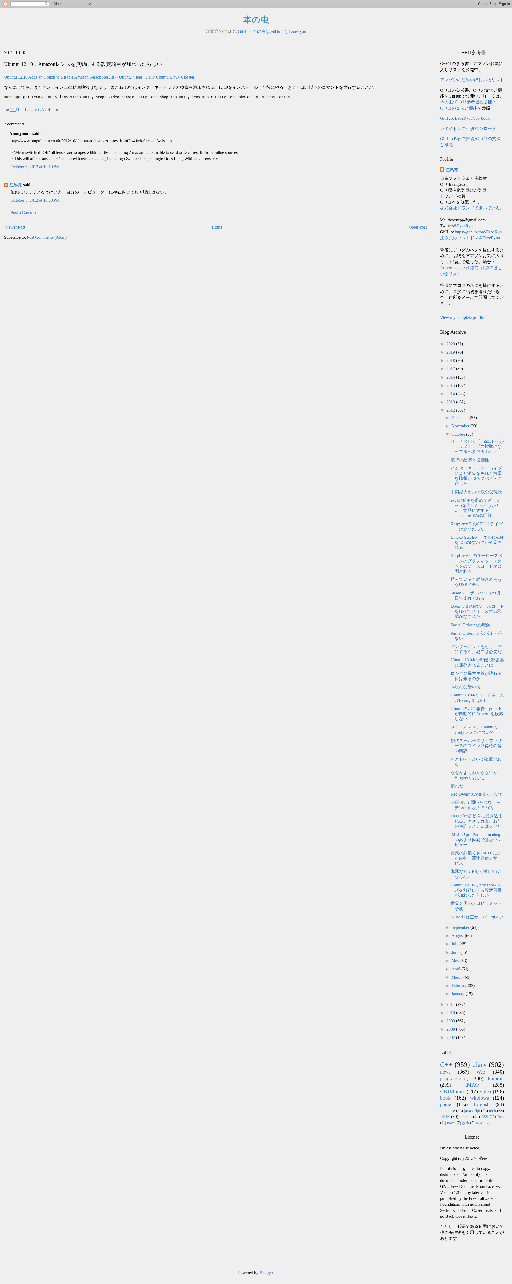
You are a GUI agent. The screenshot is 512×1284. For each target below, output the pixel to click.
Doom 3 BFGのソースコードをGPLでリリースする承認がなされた (477, 611)
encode (465, 1116)
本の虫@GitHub (267, 31)
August (458, 935)
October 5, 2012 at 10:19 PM (35, 166)
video (485, 1091)
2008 (451, 1029)
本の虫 (256, 20)
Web (480, 1072)
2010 (451, 1012)
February (459, 985)
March (457, 977)
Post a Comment (24, 212)
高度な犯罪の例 (466, 686)
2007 (451, 1037)
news (445, 1072)
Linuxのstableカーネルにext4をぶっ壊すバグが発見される (477, 542)
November (460, 426)
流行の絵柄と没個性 (470, 460)
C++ (446, 1064)
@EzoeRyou (295, 31)
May (455, 960)
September (460, 927)
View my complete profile (462, 317)
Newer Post (15, 227)
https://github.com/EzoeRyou (479, 232)
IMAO (472, 1085)
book (445, 1098)
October (458, 434)
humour (496, 1078)
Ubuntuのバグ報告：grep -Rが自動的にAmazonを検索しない (477, 713)
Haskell (481, 1123)
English (482, 1104)
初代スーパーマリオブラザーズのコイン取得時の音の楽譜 (476, 745)
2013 (451, 402)
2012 (451, 410)
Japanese (447, 1110)
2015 (451, 385)
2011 (451, 1004)
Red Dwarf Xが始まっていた (477, 794)
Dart (500, 1117)
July (455, 944)
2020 (451, 344)
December (460, 417)
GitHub (244, 31)
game (445, 1104)
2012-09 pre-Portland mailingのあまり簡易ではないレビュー (476, 839)
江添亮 (15, 185)
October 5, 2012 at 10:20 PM (35, 200)
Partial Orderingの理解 (470, 625)
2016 (451, 377)
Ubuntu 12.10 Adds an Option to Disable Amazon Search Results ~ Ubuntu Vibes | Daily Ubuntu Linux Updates (99, 77)
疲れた (457, 786)
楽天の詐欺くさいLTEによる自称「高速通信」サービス (476, 858)
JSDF (445, 1116)
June (455, 952)
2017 (451, 368)
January (458, 993)
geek (465, 1123)
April (456, 969)
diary (479, 1064)
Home (217, 227)
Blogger (266, 1272)
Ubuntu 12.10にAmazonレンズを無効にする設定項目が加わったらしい (476, 890)
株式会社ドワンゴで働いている (470, 208)
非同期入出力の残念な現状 (476, 492)
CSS (484, 1117)
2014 (451, 393)
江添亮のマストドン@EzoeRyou (470, 238)
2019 (451, 352)
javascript (472, 1110)
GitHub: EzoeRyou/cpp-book (465, 118)
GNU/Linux (48, 109)
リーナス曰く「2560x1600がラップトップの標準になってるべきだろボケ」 (477, 446)
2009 (451, 1021)
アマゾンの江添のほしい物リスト (472, 80)
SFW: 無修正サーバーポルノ (477, 917)
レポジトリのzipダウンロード (468, 128)
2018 (451, 360)
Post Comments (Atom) (47, 237)
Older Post (418, 227)
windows (479, 1098)
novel (451, 1123)
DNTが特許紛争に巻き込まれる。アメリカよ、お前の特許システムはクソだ (476, 821)
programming (454, 1078)
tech (492, 1110)
